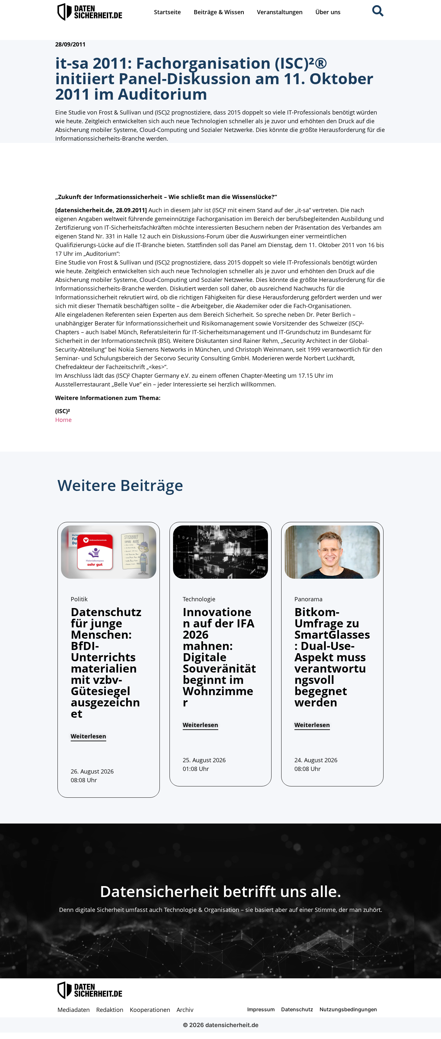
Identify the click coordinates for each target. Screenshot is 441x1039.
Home (63, 420)
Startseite (167, 12)
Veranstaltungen (280, 12)
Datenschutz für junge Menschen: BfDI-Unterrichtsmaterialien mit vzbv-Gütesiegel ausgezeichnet (106, 662)
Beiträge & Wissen (219, 12)
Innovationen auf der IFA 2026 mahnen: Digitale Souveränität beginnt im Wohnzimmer (219, 657)
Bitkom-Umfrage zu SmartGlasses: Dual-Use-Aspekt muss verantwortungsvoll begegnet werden (332, 657)
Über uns (328, 12)
